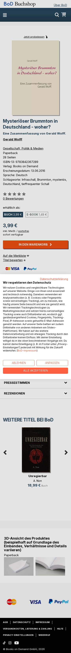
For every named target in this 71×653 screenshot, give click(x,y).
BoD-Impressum (27, 350)
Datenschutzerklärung (54, 278)
